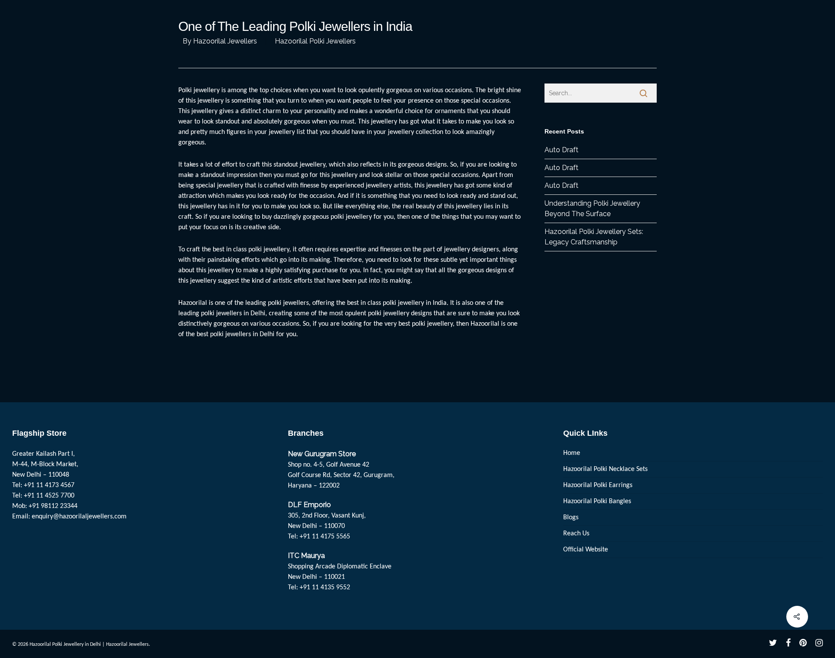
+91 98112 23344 (53, 506)
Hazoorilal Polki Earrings (597, 485)
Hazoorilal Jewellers (225, 41)
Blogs (570, 517)
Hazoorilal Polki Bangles (597, 501)
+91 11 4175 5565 (325, 536)
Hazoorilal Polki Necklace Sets (605, 469)
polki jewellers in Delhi (233, 313)
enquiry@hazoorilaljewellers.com (79, 516)
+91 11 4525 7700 (49, 495)
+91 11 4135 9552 (325, 587)
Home (571, 453)
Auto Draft (561, 150)
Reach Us (576, 533)
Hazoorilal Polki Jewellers (315, 41)
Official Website (585, 549)
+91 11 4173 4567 (49, 485)
